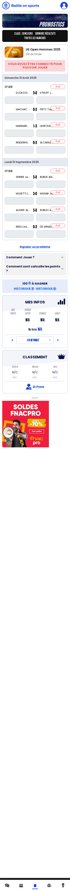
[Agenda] (21, 885)
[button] (35, 257)
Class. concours (23, 33)
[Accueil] (35, 885)
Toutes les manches (35, 38)
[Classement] (63, 885)
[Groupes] (49, 885)
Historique (22, 288)
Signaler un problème (35, 247)
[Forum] (7, 885)
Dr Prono (38, 387)
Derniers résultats (45, 33)
